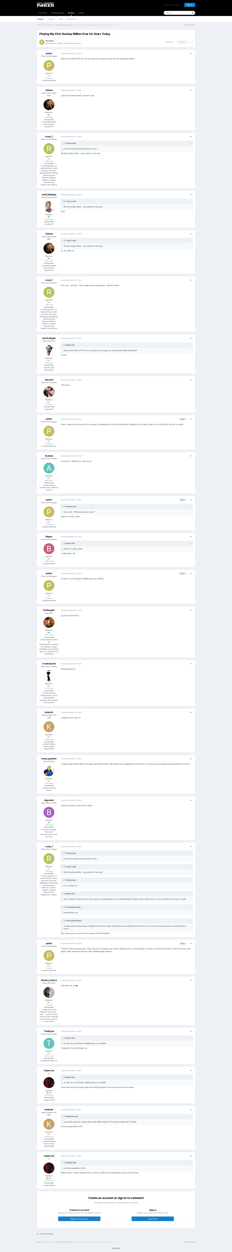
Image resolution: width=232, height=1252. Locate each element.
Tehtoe (49, 90)
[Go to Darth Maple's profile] (49, 350)
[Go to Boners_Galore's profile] (49, 992)
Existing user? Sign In (172, 5)
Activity (81, 13)
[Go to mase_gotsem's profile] (49, 770)
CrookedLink (49, 663)
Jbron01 (49, 379)
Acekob (49, 456)
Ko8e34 (49, 712)
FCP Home (43, 13)
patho (51, 41)
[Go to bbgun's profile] (49, 548)
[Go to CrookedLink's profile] (49, 675)
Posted (71, 53)
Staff (61, 19)
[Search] (192, 13)
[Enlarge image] (77, 985)
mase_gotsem (49, 758)
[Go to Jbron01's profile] (49, 391)
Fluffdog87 (49, 610)
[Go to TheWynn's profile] (49, 1043)
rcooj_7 (49, 136)
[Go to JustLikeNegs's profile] (49, 206)
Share (170, 42)
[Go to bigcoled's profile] (49, 812)
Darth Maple (49, 338)
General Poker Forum (72, 43)
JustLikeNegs (49, 194)
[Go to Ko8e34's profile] (49, 726)
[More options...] (190, 53)
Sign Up (190, 5)
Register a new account (79, 1219)
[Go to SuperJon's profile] (49, 1082)
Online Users (72, 19)
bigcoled (49, 800)
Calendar (51, 19)
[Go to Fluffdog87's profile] (49, 622)
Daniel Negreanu (57, 13)
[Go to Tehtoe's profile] (49, 104)
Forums (40, 19)
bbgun (49, 536)
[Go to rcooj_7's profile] (49, 148)
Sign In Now (152, 1219)
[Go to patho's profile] (42, 42)
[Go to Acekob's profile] (49, 468)
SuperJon (49, 1070)
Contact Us (116, 1248)
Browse (71, 13)
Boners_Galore (49, 980)
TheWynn (49, 1031)
